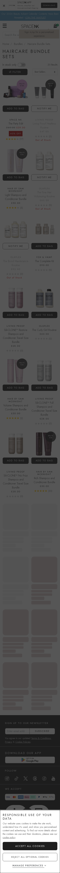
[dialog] (30, 841)
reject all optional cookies (30, 857)
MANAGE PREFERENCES (27, 865)
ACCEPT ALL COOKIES (30, 846)
